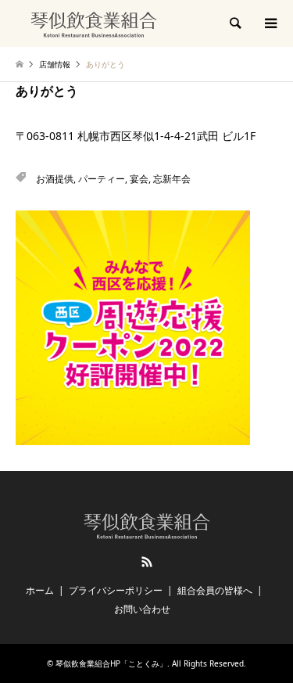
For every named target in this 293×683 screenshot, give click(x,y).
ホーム (40, 590)
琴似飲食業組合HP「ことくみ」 (111, 663)
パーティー (101, 178)
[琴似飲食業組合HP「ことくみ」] (94, 23)
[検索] (234, 23)
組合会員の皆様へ (214, 590)
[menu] (269, 23)
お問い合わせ (142, 609)
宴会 (139, 178)
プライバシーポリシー (116, 590)
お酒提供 (54, 178)
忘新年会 (172, 178)
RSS (146, 561)
